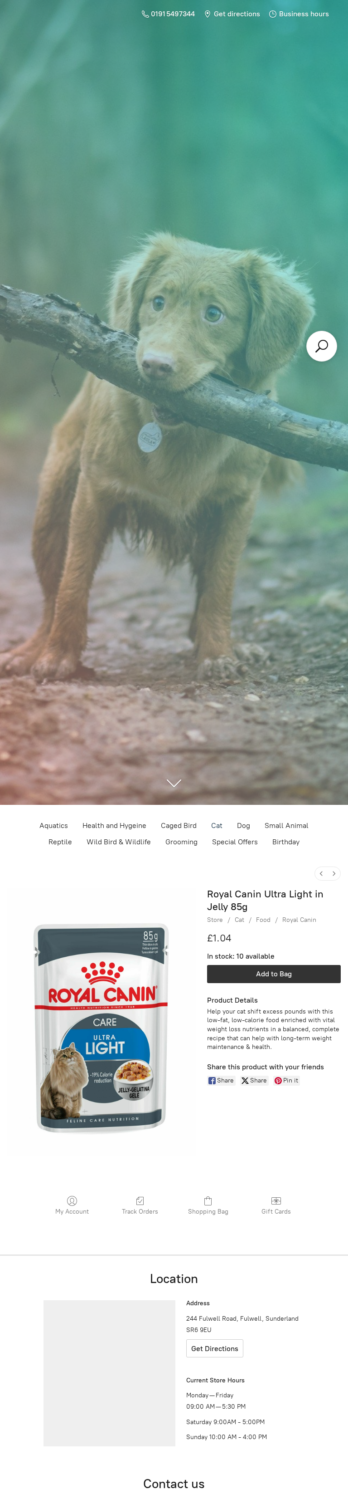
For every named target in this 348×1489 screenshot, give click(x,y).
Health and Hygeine (114, 825)
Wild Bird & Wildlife (119, 842)
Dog (243, 825)
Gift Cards (276, 1211)
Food (263, 920)
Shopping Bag (208, 1211)
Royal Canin (299, 920)
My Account (72, 1211)
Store (215, 920)
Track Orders (140, 1211)
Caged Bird (179, 825)
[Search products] (322, 346)
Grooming (181, 842)
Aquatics (53, 825)
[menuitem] (321, 873)
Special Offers (235, 842)
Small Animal (287, 825)
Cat (216, 825)
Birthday (286, 842)
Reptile (60, 842)
